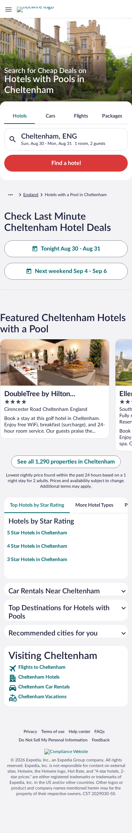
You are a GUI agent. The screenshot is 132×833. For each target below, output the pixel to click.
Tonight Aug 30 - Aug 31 (70, 249)
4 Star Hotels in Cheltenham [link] (37, 546)
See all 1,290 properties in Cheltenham (66, 462)
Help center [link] (79, 731)
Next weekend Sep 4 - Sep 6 (71, 271)
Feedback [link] (100, 740)
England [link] (30, 195)
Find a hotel (66, 163)
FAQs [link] (99, 731)
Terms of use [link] (52, 731)
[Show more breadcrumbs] (10, 194)
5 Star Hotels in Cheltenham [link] (37, 533)
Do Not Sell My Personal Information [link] (53, 740)
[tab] (19, 116)
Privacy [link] (30, 731)
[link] (66, 668)
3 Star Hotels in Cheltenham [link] (37, 559)
